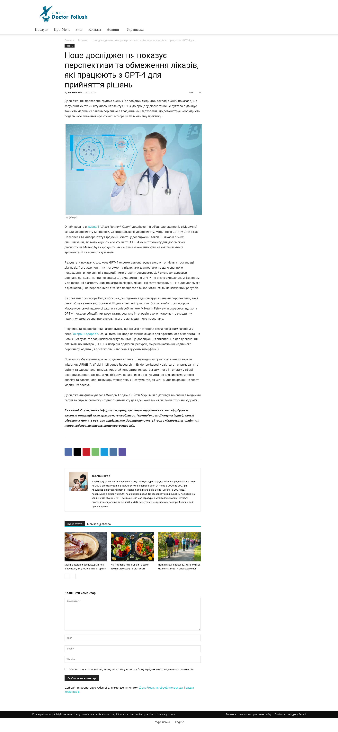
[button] (301, 30)
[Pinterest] (86, 452)
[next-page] (73, 576)
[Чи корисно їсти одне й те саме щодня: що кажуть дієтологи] (132, 546)
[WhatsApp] (95, 452)
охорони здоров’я (85, 334)
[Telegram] (104, 452)
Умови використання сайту (255, 714)
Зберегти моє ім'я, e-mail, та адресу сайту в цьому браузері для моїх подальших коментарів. (131, 669)
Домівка (69, 40)
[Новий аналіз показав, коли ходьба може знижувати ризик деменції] (179, 546)
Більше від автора (99, 524)
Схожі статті (75, 524)
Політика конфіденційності (290, 714)
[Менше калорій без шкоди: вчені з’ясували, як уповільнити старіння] (86, 546)
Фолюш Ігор (75, 92)
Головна (231, 714)
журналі (93, 226)
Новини (113, 29)
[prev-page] (67, 576)
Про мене (62, 29)
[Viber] (122, 452)
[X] (77, 452)
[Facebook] (68, 452)
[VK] (113, 452)
